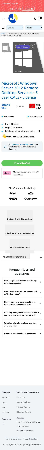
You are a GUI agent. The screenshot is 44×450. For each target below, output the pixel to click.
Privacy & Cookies (23, 407)
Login (4, 402)
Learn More (18, 175)
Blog (3, 424)
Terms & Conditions (24, 402)
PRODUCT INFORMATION (14, 257)
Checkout (5, 412)
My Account (6, 397)
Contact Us (21, 397)
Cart (3, 407)
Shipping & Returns (24, 412)
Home (3, 34)
